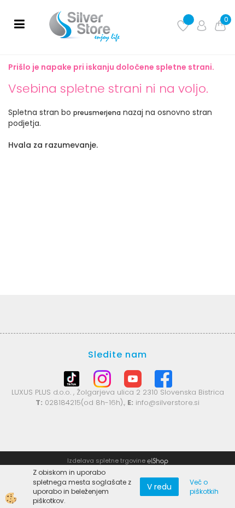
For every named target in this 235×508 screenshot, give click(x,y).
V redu (159, 486)
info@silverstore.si (167, 402)
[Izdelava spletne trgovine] (157, 460)
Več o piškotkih (204, 486)
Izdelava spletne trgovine (106, 460)
